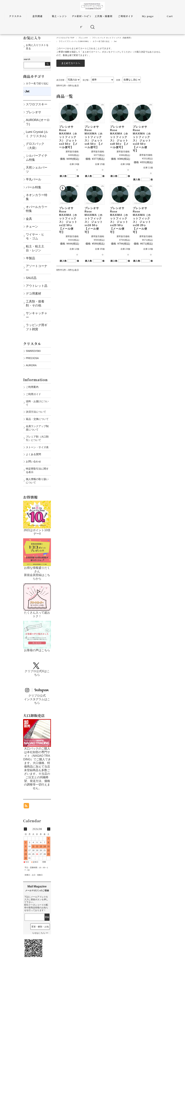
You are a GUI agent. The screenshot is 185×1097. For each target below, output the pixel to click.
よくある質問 (33, 454)
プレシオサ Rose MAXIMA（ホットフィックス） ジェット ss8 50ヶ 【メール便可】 (119, 137)
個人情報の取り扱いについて (37, 481)
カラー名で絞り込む (101, 41)
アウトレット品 (36, 286)
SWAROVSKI (33, 350)
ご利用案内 (32, 386)
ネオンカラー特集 (36, 197)
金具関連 (37, 16)
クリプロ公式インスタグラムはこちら (37, 699)
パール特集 (33, 187)
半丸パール (33, 179)
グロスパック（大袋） (35, 145)
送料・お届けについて (37, 403)
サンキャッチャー (36, 315)
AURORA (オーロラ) (38, 122)
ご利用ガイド (125, 16)
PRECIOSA (32, 358)
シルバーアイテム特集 (36, 157)
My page (148, 16)
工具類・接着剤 (103, 16)
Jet (27, 91)
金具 (29, 219)
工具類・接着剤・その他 (35, 303)
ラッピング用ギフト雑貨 (36, 327)
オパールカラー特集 (36, 209)
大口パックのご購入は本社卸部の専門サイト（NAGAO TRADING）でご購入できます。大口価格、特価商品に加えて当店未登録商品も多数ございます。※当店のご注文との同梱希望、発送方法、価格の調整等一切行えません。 (37, 768)
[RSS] (26, 806)
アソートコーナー (36, 268)
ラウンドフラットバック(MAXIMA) (74, 41)
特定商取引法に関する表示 (37, 470)
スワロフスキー (36, 104)
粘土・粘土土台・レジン (35, 248)
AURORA (31, 365)
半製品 (30, 258)
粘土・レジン (59, 16)
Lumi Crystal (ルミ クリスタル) (37, 134)
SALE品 (31, 278)
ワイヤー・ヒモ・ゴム (35, 236)
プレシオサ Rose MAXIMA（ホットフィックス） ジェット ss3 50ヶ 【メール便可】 (68, 137)
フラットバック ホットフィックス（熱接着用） (112, 38)
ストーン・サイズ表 (37, 447)
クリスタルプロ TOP (65, 38)
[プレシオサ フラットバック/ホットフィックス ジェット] (69, 113)
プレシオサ (83, 38)
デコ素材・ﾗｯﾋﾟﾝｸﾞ (81, 21)
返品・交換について (37, 419)
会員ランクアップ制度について (37, 428)
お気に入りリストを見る (37, 47)
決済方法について (36, 411)
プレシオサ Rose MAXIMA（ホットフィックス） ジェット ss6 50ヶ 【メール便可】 (94, 137)
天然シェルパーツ (36, 169)
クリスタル (15, 16)
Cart (170, 16)
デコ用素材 (33, 293)
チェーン (32, 226)
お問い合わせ (33, 461)
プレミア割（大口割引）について (37, 438)
